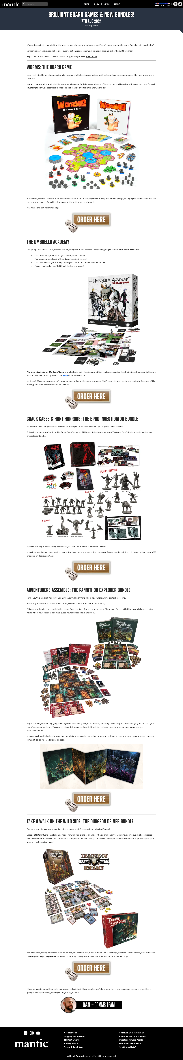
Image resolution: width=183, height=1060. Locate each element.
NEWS (106, 4)
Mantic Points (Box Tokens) (132, 1036)
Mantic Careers (71, 1039)
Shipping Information (74, 1036)
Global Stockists (72, 1032)
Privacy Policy (71, 1043)
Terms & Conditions (73, 1047)
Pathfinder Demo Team (130, 1043)
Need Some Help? (127, 1047)
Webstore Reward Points (131, 1039)
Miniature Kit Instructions (131, 1032)
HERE (65, 375)
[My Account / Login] (180, 4)
